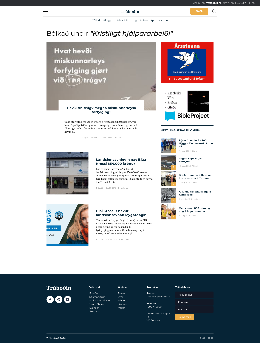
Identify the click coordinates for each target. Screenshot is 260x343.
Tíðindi (96, 20)
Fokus (121, 293)
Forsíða (93, 293)
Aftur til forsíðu (70, 11)
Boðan (144, 20)
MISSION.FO (199, 3)
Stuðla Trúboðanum (100, 300)
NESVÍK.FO (228, 3)
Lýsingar (94, 307)
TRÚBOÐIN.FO (214, 3)
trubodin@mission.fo (158, 296)
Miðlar (121, 307)
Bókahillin (122, 20)
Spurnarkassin (159, 20)
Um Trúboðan (97, 304)
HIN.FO (251, 3)
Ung (134, 20)
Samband (95, 311)
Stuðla (199, 11)
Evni (120, 296)
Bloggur (108, 20)
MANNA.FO (240, 3)
